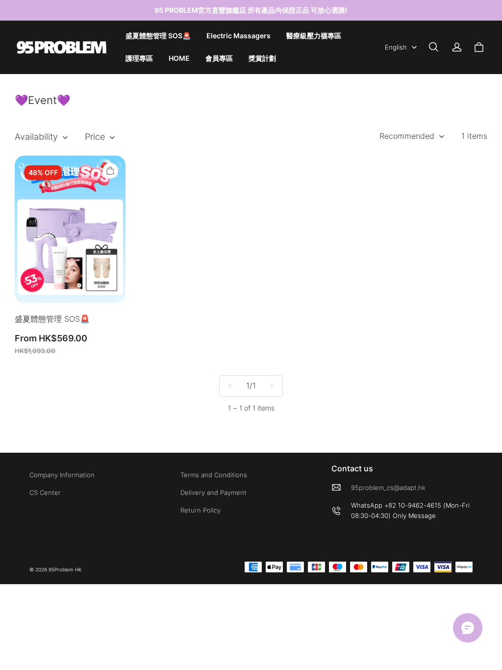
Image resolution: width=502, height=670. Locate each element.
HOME (179, 58)
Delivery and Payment (213, 492)
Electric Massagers (238, 35)
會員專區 (219, 58)
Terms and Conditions (213, 475)
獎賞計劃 (262, 58)
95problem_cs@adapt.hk (388, 487)
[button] (433, 47)
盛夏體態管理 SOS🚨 (158, 35)
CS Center (45, 492)
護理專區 (139, 58)
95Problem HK (65, 569)
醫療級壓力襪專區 (313, 35)
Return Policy (200, 510)
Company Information (62, 475)
